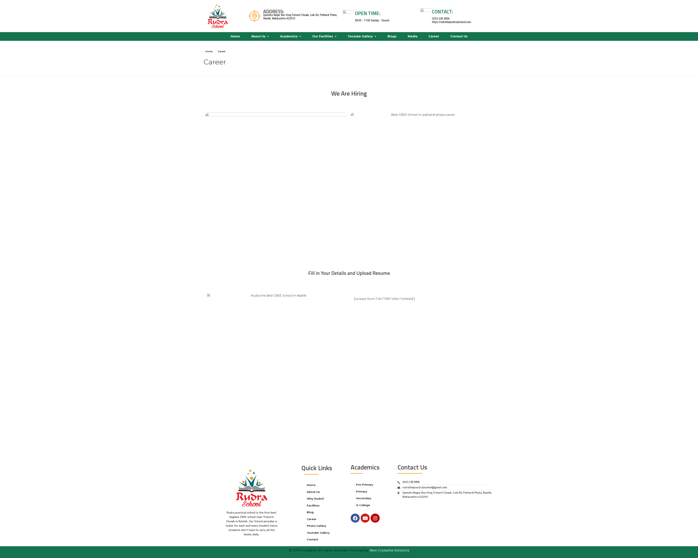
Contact (312, 539)
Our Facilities (322, 36)
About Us (258, 36)
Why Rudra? (315, 498)
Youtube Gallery (360, 36)
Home (235, 36)
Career (434, 36)
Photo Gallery (316, 526)
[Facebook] (355, 518)
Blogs (392, 36)
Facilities (313, 505)
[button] (260, 36)
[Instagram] (375, 518)
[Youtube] (365, 518)
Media (412, 36)
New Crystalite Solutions (389, 550)
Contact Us (459, 36)
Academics (289, 36)
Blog (310, 512)
